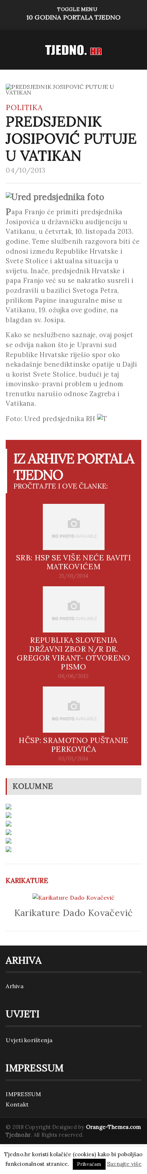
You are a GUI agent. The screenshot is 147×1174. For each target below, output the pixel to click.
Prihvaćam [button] (89, 1164)
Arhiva (14, 986)
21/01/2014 (73, 576)
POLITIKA (24, 107)
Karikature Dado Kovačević (73, 913)
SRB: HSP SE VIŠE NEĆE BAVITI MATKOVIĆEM (73, 562)
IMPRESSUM (23, 1094)
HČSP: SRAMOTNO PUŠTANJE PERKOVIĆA (73, 745)
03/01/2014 (73, 758)
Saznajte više (124, 1164)
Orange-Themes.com (113, 1127)
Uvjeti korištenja (29, 1040)
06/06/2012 (73, 676)
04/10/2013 (25, 170)
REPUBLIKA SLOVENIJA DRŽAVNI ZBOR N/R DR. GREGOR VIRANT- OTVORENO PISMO (73, 653)
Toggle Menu (73, 13)
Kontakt (17, 1104)
